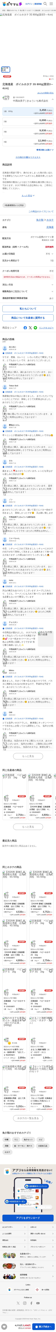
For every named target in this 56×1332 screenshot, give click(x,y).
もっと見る (28, 756)
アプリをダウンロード (28, 1218)
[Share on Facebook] (25, 328)
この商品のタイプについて (41, 211)
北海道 (50, 227)
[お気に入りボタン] (24, 777)
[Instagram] (25, 1303)
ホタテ (29, 10)
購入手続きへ (45, 1326)
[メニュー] (51, 3)
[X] (18, 1303)
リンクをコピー (46, 328)
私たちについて (28, 308)
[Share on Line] (35, 328)
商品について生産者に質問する (28, 318)
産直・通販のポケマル (9, 10)
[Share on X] (30, 327)
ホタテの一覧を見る (28, 1118)
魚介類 (22, 10)
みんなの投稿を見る (45, 93)
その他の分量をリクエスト (28, 157)
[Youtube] (38, 1303)
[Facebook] (31, 1303)
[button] (28, 99)
